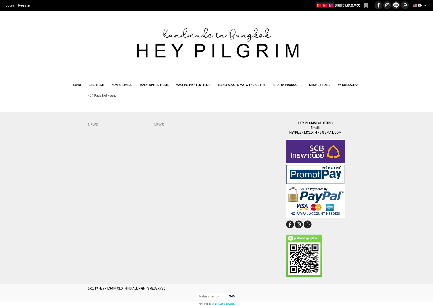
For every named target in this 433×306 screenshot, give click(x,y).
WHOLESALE (346, 84)
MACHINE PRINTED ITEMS (193, 84)
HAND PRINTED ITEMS (154, 84)
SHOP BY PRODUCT (286, 84)
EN (420, 5)
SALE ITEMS (97, 84)
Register (24, 5)
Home (77, 84)
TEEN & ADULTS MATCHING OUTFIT (241, 84)
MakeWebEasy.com (223, 303)
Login (10, 5)
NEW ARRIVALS (122, 84)
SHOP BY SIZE (319, 84)
